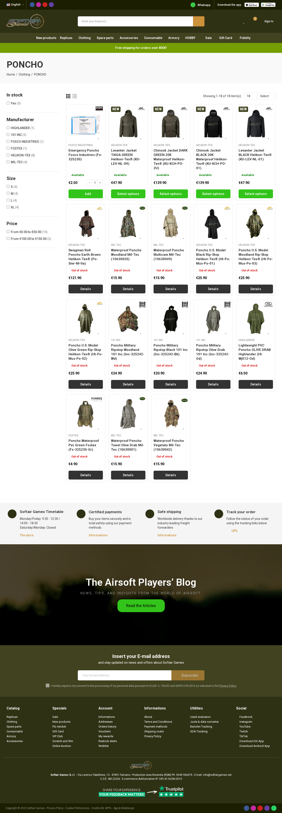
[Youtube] (45, 4)
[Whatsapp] (273, 808)
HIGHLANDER (22, 128)
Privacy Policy (227, 685)
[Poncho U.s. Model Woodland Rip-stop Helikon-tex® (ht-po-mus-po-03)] (256, 223)
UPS (234, 531)
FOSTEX (19, 148)
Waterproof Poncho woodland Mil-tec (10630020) (126, 254)
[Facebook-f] (32, 4)
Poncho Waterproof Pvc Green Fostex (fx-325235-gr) (84, 445)
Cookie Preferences (77, 808)
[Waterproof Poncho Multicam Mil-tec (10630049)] (171, 223)
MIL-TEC (19, 162)
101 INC (18, 135)
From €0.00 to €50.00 (29, 232)
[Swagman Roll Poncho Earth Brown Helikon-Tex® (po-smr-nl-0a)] (86, 223)
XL (15, 207)
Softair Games (36, 808)
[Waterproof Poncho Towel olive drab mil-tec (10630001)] (128, 414)
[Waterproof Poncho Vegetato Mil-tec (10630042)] (171, 414)
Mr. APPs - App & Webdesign (117, 808)
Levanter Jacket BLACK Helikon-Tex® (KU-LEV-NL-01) (255, 154)
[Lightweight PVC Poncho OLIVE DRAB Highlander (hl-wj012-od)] (256, 319)
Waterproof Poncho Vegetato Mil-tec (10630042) (169, 445)
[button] (141, 605)
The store (26, 535)
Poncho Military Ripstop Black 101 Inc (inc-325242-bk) (171, 349)
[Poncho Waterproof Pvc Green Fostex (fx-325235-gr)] (86, 414)
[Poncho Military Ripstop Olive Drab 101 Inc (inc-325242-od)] (213, 319)
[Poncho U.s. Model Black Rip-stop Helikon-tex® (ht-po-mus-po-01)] (213, 223)
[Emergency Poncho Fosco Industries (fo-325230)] (86, 124)
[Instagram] (38, 4)
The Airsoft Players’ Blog (141, 582)
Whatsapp (204, 5)
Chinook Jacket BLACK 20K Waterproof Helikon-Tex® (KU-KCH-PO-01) (212, 159)
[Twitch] (51, 4)
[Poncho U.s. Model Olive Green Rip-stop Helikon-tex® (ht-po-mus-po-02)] (86, 319)
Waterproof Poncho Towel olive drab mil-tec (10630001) (127, 445)
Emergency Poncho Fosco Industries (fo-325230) (85, 154)
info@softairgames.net (217, 774)
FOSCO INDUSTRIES (27, 141)
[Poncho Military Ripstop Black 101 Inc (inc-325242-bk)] (171, 319)
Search (198, 21)
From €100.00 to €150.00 (31, 239)
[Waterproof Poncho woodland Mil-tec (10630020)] (128, 223)
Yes (16, 103)
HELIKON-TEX (23, 155)
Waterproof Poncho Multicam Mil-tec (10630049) (169, 254)
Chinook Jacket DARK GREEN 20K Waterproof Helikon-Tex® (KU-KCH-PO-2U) (170, 159)
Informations (98, 535)
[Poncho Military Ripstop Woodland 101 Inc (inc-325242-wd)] (128, 319)
